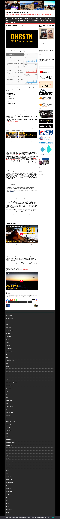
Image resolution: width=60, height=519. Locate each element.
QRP (6, 451)
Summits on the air (8, 488)
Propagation (7, 449)
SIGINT (7, 475)
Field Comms (7, 361)
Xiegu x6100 (7, 506)
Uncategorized (8, 494)
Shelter (7, 473)
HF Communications (8, 388)
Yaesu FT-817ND (8, 507)
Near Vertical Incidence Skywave (10, 421)
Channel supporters (9, 244)
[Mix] (14, 300)
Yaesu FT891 (7, 510)
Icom (6, 394)
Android (7, 324)
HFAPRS (7, 390)
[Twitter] (9, 300)
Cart (51, 20)
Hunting (7, 393)
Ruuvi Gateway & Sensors (9, 469)
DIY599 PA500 (8, 352)
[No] (58, 517)
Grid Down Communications (10, 379)
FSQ (6, 367)
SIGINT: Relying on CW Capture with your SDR (46, 43)
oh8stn (25, 301)
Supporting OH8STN (36, 20)
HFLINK (7, 391)
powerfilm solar (8, 446)
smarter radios (20, 150)
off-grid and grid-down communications (14, 122)
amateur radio (10, 301)
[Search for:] (46, 67)
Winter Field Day (8, 497)
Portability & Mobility (9, 437)
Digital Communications (9, 340)
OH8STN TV (28, 20)
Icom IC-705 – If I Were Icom (43, 56)
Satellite (7, 472)
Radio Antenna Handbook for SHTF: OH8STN (46, 50)
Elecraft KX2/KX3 (8, 358)
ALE (6, 321)
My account (13, 22)
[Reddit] (12, 300)
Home (7, 18)
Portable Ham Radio (9, 439)
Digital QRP (7, 342)
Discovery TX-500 (8, 346)
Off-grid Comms (8, 427)
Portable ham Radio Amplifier (10, 440)
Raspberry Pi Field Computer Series (17, 154)
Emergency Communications (10, 360)
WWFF (7, 500)
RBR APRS (7, 458)
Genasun (7, 375)
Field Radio (7, 364)
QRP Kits (7, 452)
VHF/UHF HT (50, 18)
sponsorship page (26, 269)
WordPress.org (41, 174)
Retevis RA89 (8, 464)
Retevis (7, 460)
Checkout (7, 22)
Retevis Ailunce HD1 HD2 (9, 461)
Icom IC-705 (7, 397)
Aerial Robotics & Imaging (9, 318)
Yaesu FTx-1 (7, 512)
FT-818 (7, 369)
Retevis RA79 (8, 463)
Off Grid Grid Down (8, 424)
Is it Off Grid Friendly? (9, 400)
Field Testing (7, 366)
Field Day (7, 363)
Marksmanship (8, 415)
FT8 (6, 370)
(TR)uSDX (7, 314)
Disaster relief (8, 345)
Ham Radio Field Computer (10, 20)
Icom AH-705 (7, 396)
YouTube (7, 513)
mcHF (6, 418)
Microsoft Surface (8, 419)
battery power (8, 333)
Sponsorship (8, 485)
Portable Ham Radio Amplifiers (10, 442)
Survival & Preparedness (9, 491)
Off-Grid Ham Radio (8, 430)
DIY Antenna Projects (9, 348)
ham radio (20, 301)
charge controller (8, 336)
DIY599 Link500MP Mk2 (9, 351)
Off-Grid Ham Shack (18, 18)
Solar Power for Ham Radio (10, 482)
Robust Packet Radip (9, 467)
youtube (29, 301)
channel (16, 301)
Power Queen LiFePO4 (28, 18)
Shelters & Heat (21, 20)
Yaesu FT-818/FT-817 (9, 509)
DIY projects (7, 349)
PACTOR (7, 436)
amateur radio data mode (10, 151)
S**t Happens (8, 470)
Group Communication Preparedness (11, 381)
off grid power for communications (13, 121)
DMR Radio (7, 355)
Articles (11, 18)
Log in (40, 169)
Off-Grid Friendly (8, 428)
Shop (47, 20)
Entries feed (40, 171)
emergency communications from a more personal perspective (18, 124)
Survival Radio (43, 18)
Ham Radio (7, 384)
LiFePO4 (7, 409)
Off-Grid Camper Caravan (9, 425)
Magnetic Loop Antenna (9, 412)
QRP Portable (8, 454)
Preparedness (8, 448)
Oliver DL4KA (7, 434)
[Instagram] (36, 300)
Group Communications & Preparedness (11, 382)
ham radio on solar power (9, 385)
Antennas (36, 18)
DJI (6, 354)
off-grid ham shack (8, 431)
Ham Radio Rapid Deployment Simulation (11, 387)
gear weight (7, 373)
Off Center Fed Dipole (9, 422)
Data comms (7, 339)
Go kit (7, 378)
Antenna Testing (8, 327)
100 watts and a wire (9, 315)
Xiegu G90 (7, 503)
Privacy (42, 20)
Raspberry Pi (8, 457)
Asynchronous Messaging (9, 330)
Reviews (7, 466)
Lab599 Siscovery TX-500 (9, 406)
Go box (7, 376)
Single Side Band (8, 476)
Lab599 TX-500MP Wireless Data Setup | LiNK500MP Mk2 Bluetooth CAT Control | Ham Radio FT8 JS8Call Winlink (46, 46)
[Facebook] (7, 300)
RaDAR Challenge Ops (9, 455)
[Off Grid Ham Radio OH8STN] (30, 9)
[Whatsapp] (16, 300)
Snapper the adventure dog (10, 479)
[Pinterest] (11, 300)
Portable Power (8, 443)
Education (7, 357)
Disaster (7, 343)
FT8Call (7, 372)
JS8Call (30, 148)
